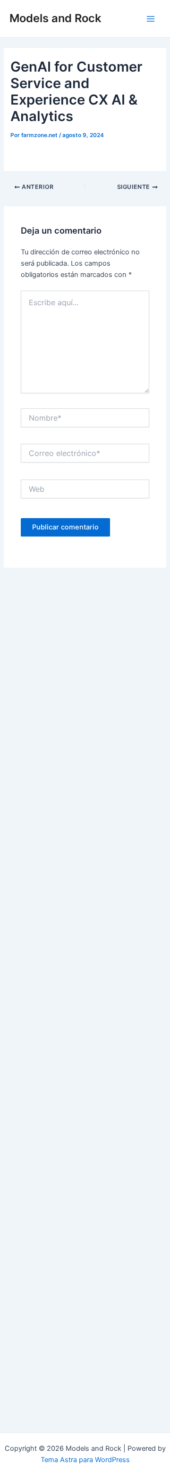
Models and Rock (55, 18)
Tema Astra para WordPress (85, 1460)
